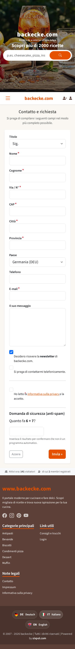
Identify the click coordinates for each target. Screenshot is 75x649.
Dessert (6, 557)
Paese (13, 255)
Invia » (57, 454)
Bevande (7, 539)
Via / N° (14, 187)
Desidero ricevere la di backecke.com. (36, 358)
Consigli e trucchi (50, 533)
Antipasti (7, 533)
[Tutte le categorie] (8, 98)
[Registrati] (65, 98)
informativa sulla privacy (44, 394)
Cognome (15, 170)
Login (43, 539)
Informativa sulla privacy (17, 593)
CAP (11, 204)
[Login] (70, 98)
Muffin (6, 563)
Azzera (16, 454)
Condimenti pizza (12, 551)
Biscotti (7, 545)
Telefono (15, 272)
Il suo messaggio (20, 306)
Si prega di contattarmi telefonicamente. (40, 372)
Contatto (7, 581)
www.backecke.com (26, 488)
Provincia (15, 238)
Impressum (9, 587)
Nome (13, 153)
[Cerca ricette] (60, 55)
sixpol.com (39, 638)
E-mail (13, 289)
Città (12, 221)
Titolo (13, 137)
